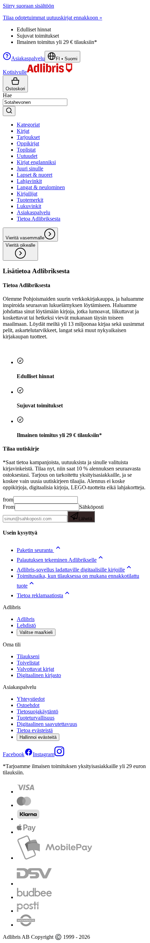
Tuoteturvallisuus (35, 718)
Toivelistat (28, 663)
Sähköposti (91, 512)
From (9, 507)
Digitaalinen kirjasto (39, 675)
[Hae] (9, 111)
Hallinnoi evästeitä (38, 737)
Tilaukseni (28, 656)
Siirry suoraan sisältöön (28, 6)
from (8, 500)
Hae (7, 95)
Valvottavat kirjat (35, 669)
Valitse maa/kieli (36, 632)
